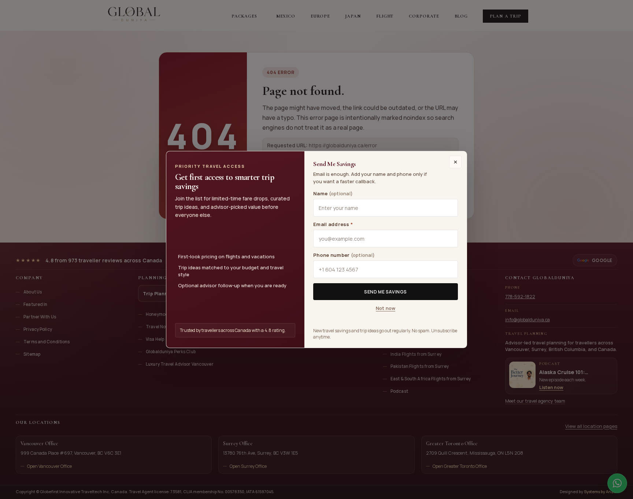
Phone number (344, 255)
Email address (333, 224)
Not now (385, 308)
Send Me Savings (385, 292)
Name (333, 193)
